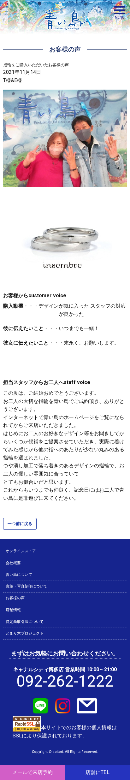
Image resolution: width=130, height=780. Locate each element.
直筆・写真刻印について (26, 586)
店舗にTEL (97, 772)
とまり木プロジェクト (25, 633)
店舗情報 (13, 610)
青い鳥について (19, 574)
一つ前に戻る (20, 523)
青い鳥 (69, 31)
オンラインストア (21, 551)
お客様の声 (15, 598)
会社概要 (13, 563)
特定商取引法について (25, 621)
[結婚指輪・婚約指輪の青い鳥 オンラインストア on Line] (41, 709)
